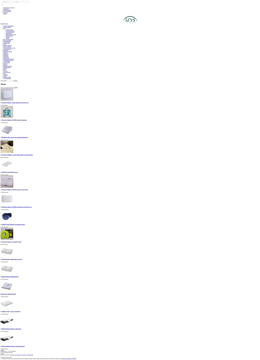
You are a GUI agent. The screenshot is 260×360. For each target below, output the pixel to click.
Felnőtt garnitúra (9, 29)
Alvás (7, 23)
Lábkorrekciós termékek (8, 60)
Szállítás (5, 13)
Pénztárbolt (3, 23)
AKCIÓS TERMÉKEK (8, 26)
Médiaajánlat (30, 355)
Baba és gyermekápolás (8, 39)
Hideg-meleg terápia (7, 51)
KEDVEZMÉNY (7, 11)
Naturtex (5, 68)
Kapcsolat (5, 12)
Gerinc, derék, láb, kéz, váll (9, 48)
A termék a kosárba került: (6, 357)
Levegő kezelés (6, 62)
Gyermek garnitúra (10, 32)
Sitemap (2, 353)
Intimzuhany (6, 56)
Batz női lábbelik (6, 41)
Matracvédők (9, 33)
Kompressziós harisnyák (8, 58)
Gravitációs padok (7, 49)
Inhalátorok (5, 55)
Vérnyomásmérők (7, 78)
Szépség (5, 76)
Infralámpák (5, 54)
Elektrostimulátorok (7, 45)
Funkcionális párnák (10, 31)
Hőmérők (5, 52)
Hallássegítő (5, 50)
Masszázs (5, 63)
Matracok (5, 65)
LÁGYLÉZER (6, 61)
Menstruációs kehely (7, 66)
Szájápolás (5, 74)
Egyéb (4, 44)
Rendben (74, 358)
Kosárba (6, 105)
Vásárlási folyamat (7, 10)
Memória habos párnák (11, 34)
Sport (4, 73)
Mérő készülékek (7, 67)
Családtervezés (6, 43)
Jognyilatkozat (18, 355)
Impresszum (24, 355)
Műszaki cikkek (9, 35)
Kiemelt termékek (7, 27)
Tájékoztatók (6, 9)
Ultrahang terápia (7, 77)
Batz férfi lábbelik (7, 40)
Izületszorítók (6, 57)
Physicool (5, 71)
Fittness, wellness (7, 46)
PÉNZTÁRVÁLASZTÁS (9, 7)
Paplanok (8, 37)
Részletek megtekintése (67, 358)
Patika (4, 69)
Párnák (7, 38)
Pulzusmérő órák (6, 72)
